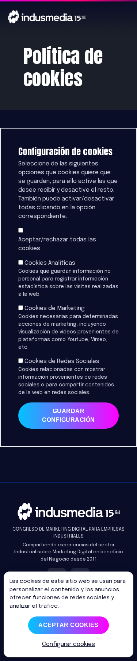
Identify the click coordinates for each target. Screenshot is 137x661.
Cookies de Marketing (54, 308)
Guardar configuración (68, 415)
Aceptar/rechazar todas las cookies (57, 244)
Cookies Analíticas (49, 263)
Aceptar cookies (68, 625)
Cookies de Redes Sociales (61, 361)
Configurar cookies (68, 644)
